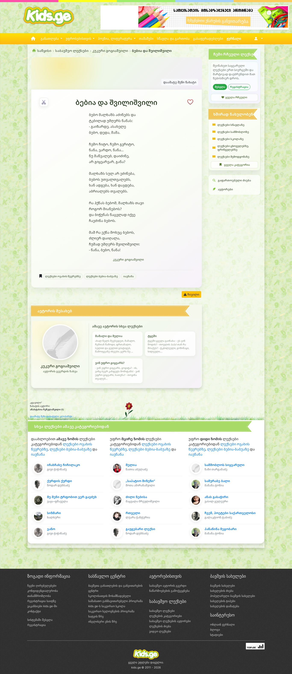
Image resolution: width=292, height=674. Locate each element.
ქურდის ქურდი (59, 481)
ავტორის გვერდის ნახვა (60, 371)
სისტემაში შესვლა (40, 619)
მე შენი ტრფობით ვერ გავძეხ (72, 497)
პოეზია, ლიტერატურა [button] (115, 39)
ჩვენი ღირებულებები (41, 585)
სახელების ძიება (221, 590)
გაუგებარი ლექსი (140, 529)
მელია (131, 465)
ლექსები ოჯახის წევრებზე (63, 276)
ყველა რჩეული (236, 97)
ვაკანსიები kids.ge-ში (42, 606)
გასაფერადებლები (208, 39)
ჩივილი (193, 294)
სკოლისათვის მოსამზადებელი (109, 596)
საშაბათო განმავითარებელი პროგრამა (115, 601)
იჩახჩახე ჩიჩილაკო (63, 465)
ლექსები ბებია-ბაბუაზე (102, 276)
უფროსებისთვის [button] (79, 39)
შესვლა (220, 87)
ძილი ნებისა (136, 497)
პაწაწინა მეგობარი (221, 529)
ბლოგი (215, 629)
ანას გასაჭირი (216, 497)
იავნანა (128, 276)
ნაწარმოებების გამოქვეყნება (169, 590)
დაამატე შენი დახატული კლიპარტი (51, 416)
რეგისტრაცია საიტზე (41, 601)
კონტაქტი (34, 611)
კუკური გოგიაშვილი (110, 50)
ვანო (51, 529)
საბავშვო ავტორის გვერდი (167, 585)
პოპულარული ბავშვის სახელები (232, 596)
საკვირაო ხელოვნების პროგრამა (111, 611)
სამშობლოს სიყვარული (225, 465)
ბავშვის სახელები (222, 585)
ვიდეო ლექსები (160, 631)
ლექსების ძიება (160, 626)
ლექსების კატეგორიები (165, 616)
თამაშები (146, 39)
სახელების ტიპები (222, 601)
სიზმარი (54, 513)
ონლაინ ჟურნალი (222, 624)
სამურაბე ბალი (217, 481)
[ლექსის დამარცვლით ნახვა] (43, 102)
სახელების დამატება (224, 606)
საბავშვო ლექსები (71, 50)
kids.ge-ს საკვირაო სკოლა (106, 606)
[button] (257, 38)
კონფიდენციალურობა (42, 590)
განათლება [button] (50, 39)
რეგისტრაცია (239, 87)
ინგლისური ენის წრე (102, 621)
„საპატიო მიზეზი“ (140, 481)
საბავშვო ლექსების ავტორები (170, 621)
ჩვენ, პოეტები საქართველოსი (230, 513)
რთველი (133, 513)
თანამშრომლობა (39, 596)
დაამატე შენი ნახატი (179, 82)
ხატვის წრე (96, 616)
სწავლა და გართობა (173, 39)
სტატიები (216, 634)
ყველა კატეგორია (237, 165)
